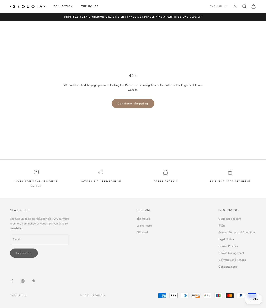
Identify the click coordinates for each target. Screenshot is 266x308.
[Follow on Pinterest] (34, 281)
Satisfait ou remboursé (100, 181)
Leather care (144, 225)
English (216, 6)
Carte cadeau (165, 181)
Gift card (142, 232)
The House (90, 6)
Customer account (229, 219)
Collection (63, 6)
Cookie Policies (228, 246)
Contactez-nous (227, 266)
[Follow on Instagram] (23, 281)
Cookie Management (231, 253)
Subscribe (24, 253)
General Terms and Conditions (237, 232)
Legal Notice (226, 239)
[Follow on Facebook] (12, 281)
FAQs (221, 225)
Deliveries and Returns (232, 260)
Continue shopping (133, 103)
